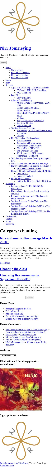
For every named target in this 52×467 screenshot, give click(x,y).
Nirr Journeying (15, 48)
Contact (9, 219)
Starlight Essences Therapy (23, 128)
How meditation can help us (29, 168)
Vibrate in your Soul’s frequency (26, 337)
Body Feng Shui (24, 98)
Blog (8, 82)
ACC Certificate (24, 93)
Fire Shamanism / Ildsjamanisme (25, 138)
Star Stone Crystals (25, 123)
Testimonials (11, 216)
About (8, 67)
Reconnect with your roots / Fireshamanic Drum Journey (29, 144)
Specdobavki (11, 334)
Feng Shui (15, 95)
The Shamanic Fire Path (27, 151)
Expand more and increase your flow (22, 319)
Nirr (7, 337)
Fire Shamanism (24, 140)
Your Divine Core (28, 334)
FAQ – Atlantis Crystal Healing (30, 120)
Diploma (20, 135)
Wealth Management (15, 342)
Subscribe (10, 224)
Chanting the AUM (13, 269)
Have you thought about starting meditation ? (30, 166)
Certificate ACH (24, 125)
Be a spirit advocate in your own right (22, 316)
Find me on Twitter (19, 77)
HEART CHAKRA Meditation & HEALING (31, 171)
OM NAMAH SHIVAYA (28, 148)
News (8, 80)
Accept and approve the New (18, 309)
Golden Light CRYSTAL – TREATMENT (29, 109)
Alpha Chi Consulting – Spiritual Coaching (30, 87)
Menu (3, 63)
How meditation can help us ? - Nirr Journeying (26, 329)
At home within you (14, 314)
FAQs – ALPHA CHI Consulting (31, 90)
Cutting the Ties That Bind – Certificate (34, 181)
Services (9, 85)
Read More (5, 263)
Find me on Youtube (20, 75)
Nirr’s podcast (17, 70)
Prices (8, 221)
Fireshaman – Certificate (27, 156)
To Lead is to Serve (14, 311)
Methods (20, 118)
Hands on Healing (25, 176)
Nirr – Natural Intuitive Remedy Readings (29, 163)
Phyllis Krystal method (21, 178)
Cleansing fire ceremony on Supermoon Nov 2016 (19, 277)
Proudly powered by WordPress (14, 463)
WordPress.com (7, 465)
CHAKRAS (22, 173)
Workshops (10, 183)
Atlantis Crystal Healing (21, 100)
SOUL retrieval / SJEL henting (30, 153)
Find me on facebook (20, 72)
